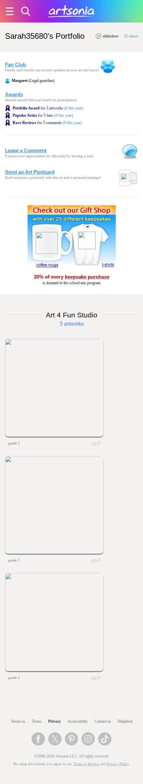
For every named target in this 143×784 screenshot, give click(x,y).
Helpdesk (125, 721)
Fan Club (15, 64)
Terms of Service (86, 764)
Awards (14, 94)
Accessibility (78, 721)
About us (18, 721)
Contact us (102, 721)
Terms (37, 721)
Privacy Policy (118, 764)
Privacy (54, 721)
